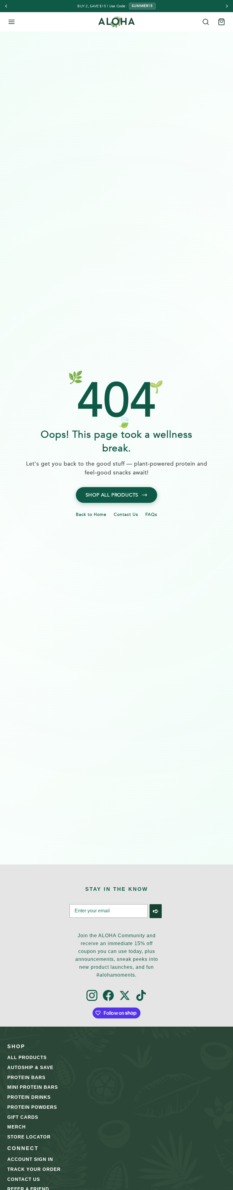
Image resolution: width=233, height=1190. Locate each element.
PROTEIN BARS (26, 1077)
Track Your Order (34, 1169)
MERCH (16, 1126)
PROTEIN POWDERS (32, 1107)
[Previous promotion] (6, 6)
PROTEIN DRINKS (29, 1097)
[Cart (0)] (221, 21)
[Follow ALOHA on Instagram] (91, 996)
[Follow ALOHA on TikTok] (141, 996)
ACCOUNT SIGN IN (30, 1159)
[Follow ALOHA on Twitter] (124, 996)
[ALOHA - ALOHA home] (116, 22)
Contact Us (126, 515)
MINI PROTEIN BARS (32, 1087)
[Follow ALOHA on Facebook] (108, 996)
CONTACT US (23, 1179)
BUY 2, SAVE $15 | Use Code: (101, 6)
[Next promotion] (227, 6)
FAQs (151, 515)
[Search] (205, 21)
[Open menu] (11, 21)
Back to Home (91, 515)
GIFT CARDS (22, 1117)
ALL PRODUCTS (27, 1057)
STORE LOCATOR (29, 1136)
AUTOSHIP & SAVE (30, 1067)
